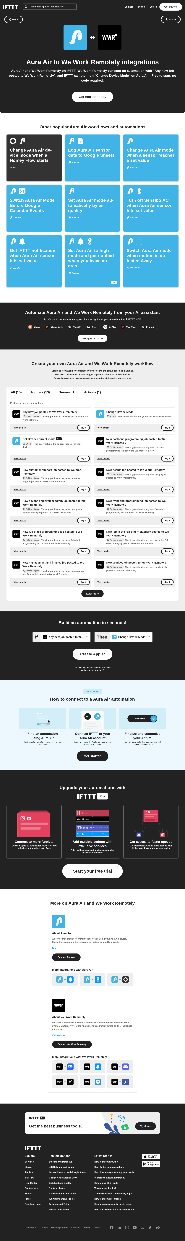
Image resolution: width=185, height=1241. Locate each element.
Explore (128, 7)
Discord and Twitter (59, 1209)
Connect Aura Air (66, 957)
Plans (141, 7)
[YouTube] (134, 1228)
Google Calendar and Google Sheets (68, 1172)
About (97, 1228)
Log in (153, 7)
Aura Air (39, 62)
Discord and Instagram (60, 1162)
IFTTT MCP (30, 1178)
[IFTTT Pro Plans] (59, 439)
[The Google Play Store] (151, 1164)
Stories (28, 1167)
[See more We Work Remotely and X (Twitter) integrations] (65, 1081)
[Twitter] (142, 1228)
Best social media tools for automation (114, 1209)
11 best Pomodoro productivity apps (113, 1193)
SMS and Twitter (57, 1188)
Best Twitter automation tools (109, 1167)
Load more (92, 593)
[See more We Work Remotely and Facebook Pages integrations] (120, 1081)
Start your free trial (92, 871)
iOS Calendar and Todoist (62, 1199)
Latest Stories (103, 1155)
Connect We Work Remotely (72, 1044)
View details (20, 428)
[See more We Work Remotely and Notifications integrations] (92, 1066)
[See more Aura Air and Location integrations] (92, 979)
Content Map (31, 1188)
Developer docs (33, 1204)
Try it (83, 428)
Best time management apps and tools (114, 1172)
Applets (29, 1172)
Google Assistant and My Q (63, 1178)
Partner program (59, 1228)
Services (29, 1162)
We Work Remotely (90, 62)
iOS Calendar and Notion (61, 1167)
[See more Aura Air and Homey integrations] (120, 979)
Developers (31, 1228)
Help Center (31, 1183)
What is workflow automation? (109, 1178)
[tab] (16, 392)
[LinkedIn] (119, 1228)
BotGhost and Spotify (60, 1183)
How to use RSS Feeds (106, 1183)
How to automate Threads (107, 1199)
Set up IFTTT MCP (92, 338)
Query (28, 444)
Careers (44, 1228)
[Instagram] (127, 1228)
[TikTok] (150, 1228)
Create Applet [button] (92, 654)
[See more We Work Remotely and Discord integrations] (120, 1066)
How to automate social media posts (113, 1204)
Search (28, 1193)
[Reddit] (157, 1228)
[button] (92, 756)
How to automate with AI (106, 1162)
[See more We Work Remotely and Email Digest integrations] (65, 1066)
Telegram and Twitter (59, 1204)
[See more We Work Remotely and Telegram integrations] (92, 1081)
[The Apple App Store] (151, 1157)
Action (113, 416)
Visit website (58, 1035)
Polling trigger (32, 416)
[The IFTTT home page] (10, 7)
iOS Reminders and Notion (62, 1193)
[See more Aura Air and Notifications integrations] (65, 979)
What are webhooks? (105, 1188)
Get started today (92, 97)
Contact (75, 1228)
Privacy (86, 1228)
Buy (54, 948)
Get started (170, 6)
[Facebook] (111, 1228)
